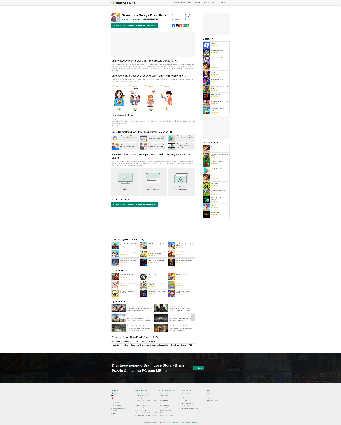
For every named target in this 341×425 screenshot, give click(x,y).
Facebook (115, 393)
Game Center (187, 393)
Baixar (200, 368)
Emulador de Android (189, 403)
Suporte (206, 2)
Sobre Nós (194, 422)
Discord (115, 410)
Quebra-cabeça (136, 19)
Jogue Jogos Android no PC (191, 408)
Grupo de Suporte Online (119, 408)
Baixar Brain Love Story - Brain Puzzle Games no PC (136, 25)
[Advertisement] (153, 44)
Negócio (197, 2)
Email (114, 413)
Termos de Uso (174, 422)
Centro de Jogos (179, 2)
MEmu (123, 2)
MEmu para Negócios (212, 400)
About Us (186, 400)
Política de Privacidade (185, 422)
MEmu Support (117, 405)
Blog (189, 2)
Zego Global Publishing (151, 19)
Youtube (115, 398)
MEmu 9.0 (186, 405)
